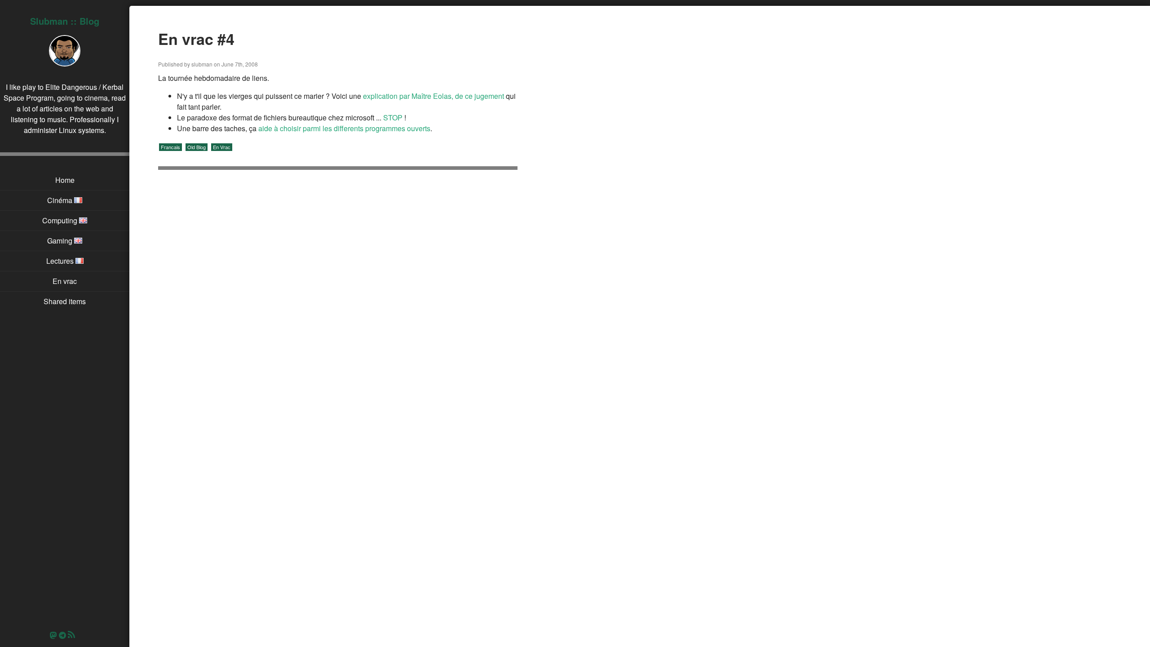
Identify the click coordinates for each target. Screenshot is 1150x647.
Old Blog (196, 147)
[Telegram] (62, 635)
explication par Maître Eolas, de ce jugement (433, 96)
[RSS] (74, 635)
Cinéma (60, 200)
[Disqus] (338, 296)
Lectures (60, 261)
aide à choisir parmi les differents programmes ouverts (344, 128)
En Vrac (221, 147)
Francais (170, 147)
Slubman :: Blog (64, 20)
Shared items (65, 301)
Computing (60, 220)
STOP (392, 117)
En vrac (65, 281)
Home (65, 180)
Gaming (60, 240)
